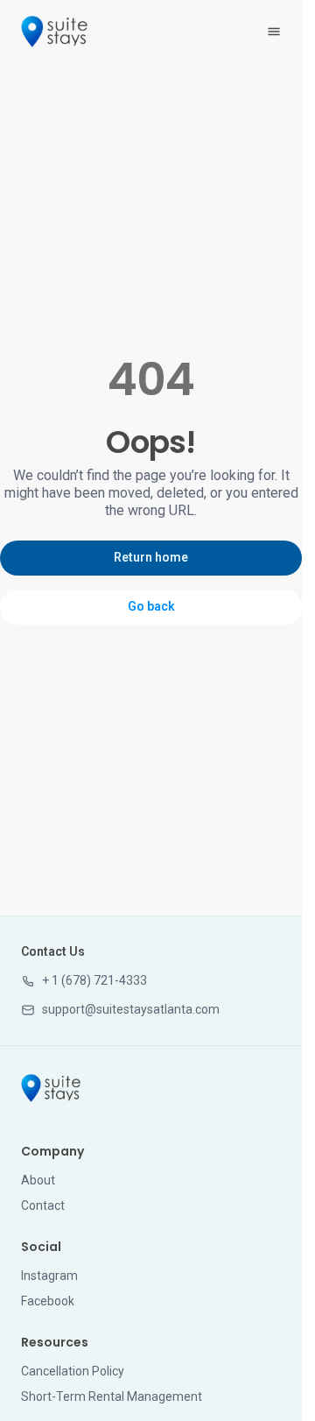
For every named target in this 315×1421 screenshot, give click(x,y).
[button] (84, 980)
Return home (151, 557)
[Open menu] (273, 31)
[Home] (50, 1088)
